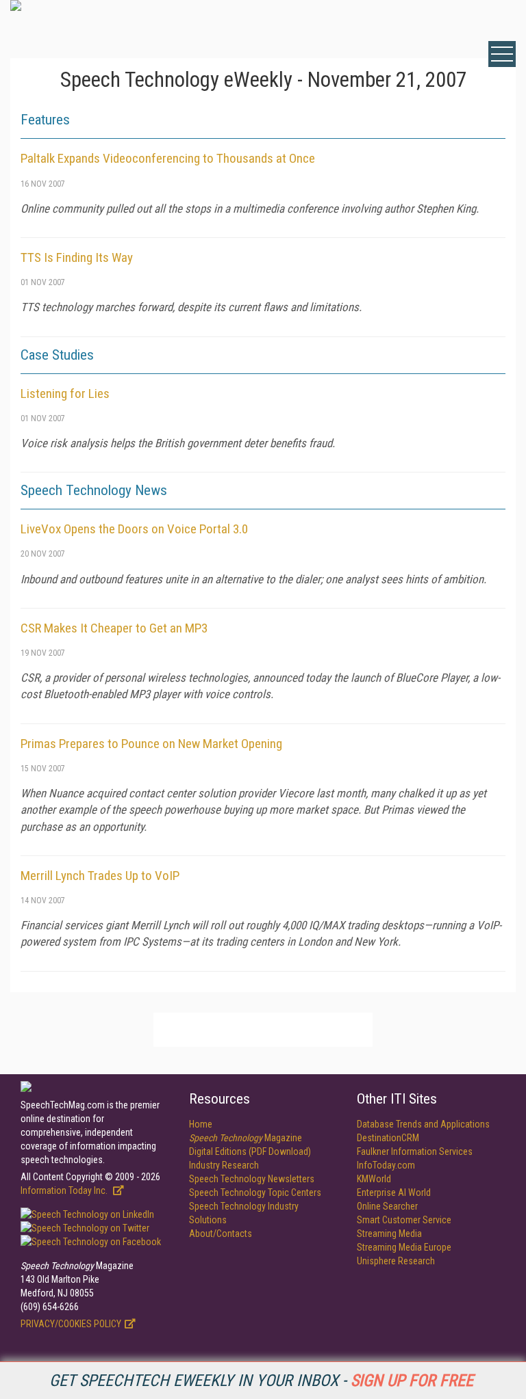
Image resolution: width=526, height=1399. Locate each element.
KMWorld (374, 1178)
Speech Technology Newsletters (251, 1178)
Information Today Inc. (65, 1190)
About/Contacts (220, 1233)
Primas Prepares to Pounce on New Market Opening (151, 743)
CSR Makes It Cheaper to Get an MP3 (114, 628)
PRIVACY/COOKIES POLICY (71, 1323)
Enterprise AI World (394, 1192)
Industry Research (224, 1165)
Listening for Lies (65, 393)
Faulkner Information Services (415, 1151)
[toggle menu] (502, 54)
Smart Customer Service (404, 1219)
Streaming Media (389, 1233)
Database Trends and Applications (423, 1124)
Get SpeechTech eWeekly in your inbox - (261, 1380)
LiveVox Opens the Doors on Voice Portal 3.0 (134, 529)
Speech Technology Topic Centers (255, 1192)
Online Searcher (387, 1206)
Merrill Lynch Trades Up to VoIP (100, 875)
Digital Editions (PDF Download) (250, 1151)
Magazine (245, 1137)
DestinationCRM (388, 1137)
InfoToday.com (386, 1165)
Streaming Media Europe (404, 1247)
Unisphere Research (396, 1260)
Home (200, 1124)
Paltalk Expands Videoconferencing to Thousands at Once (168, 158)
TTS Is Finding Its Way (77, 257)
